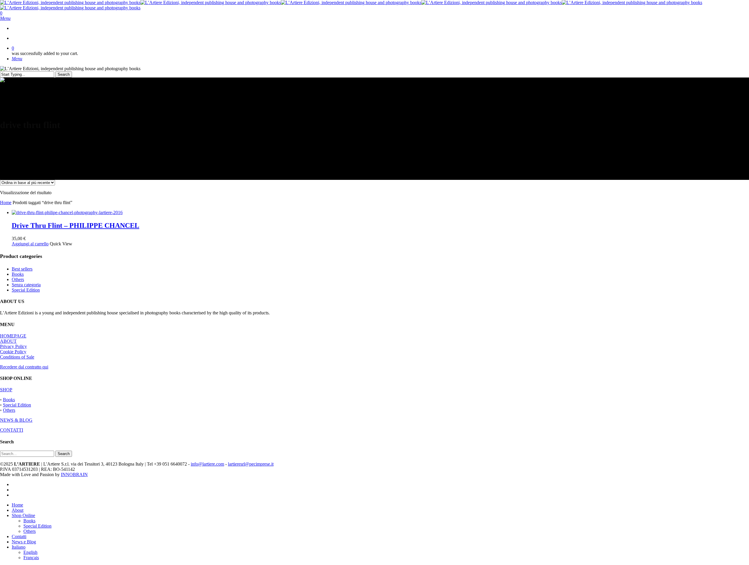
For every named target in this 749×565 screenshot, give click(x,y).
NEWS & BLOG (16, 420)
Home (5, 202)
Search (64, 74)
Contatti (19, 536)
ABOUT (8, 341)
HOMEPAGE (13, 335)
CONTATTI (11, 430)
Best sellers (22, 268)
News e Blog (24, 541)
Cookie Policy (13, 351)
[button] (5, 18)
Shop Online (23, 515)
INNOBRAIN (74, 474)
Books (18, 274)
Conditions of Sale (17, 356)
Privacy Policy (13, 346)
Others (18, 279)
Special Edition (26, 289)
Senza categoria (26, 284)
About (17, 510)
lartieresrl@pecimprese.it (251, 463)
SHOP (6, 389)
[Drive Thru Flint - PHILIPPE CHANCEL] (67, 212)
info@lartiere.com (207, 463)
